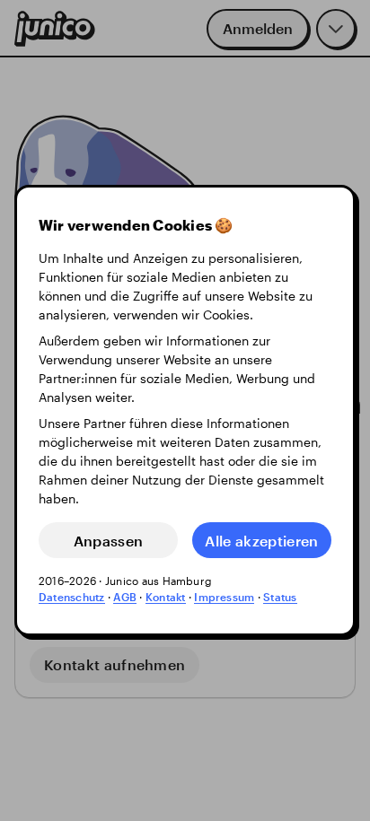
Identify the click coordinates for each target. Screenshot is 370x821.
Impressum (224, 596)
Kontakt (165, 596)
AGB (125, 596)
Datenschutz (72, 596)
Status (279, 596)
